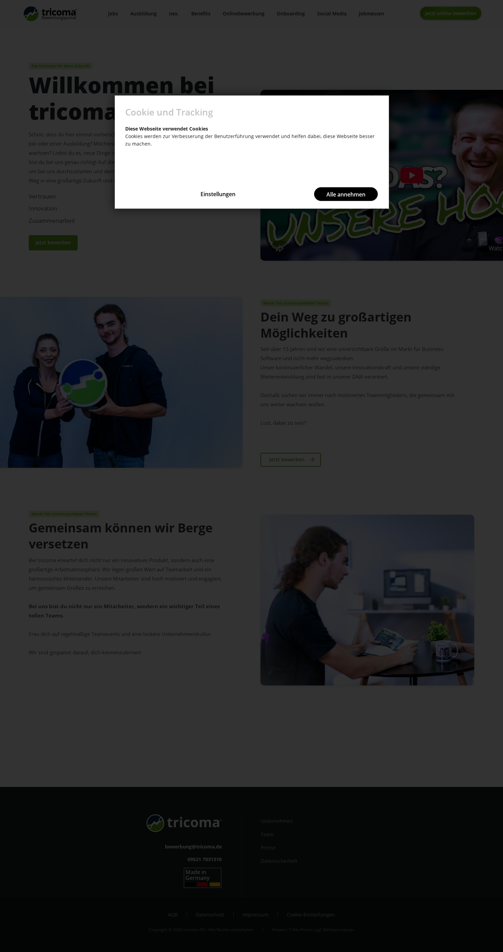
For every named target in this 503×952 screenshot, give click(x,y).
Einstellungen (218, 194)
